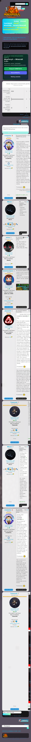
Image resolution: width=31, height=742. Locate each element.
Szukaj (16, 21)
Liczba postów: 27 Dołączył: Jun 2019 (8, 327)
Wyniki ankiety (25, 117)
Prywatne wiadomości (10, 33)
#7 (27, 446)
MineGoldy (7, 25)
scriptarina (7, 135)
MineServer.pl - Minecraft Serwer (12, 738)
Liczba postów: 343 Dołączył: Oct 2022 (9, 286)
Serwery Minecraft (19, 25)
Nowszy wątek (17, 715)
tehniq (8, 237)
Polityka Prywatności (16, 739)
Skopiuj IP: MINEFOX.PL (15, 68)
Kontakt (3, 738)
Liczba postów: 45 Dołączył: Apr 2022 (8, 253)
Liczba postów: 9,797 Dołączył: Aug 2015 (14, 418)
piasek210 (8, 311)
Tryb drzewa (18, 127)
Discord (23, 21)
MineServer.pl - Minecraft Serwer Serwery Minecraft (14, 43)
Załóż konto (15, 37)
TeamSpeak (8, 23)
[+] (9, 153)
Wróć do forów (23, 738)
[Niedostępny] (12, 135)
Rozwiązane (6, 46)
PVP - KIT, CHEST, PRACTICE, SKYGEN (17, 45)
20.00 (10, 168)
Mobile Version (5, 739)
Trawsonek (13, 402)
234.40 (16, 435)
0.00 (12, 229)
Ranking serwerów (15, 76)
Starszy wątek (7, 715)
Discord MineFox (15, 72)
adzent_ (24, 194)
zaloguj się (22, 37)
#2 (27, 201)
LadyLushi (18, 194)
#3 (27, 237)
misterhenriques (8, 271)
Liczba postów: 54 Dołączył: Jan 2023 (8, 151)
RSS (10, 739)
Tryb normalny (25, 127)
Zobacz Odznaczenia (8, 165)
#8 (27, 509)
